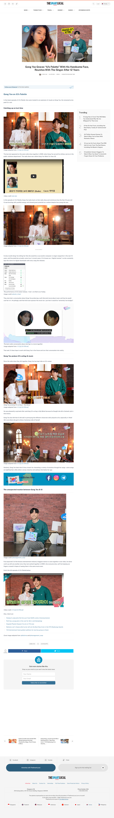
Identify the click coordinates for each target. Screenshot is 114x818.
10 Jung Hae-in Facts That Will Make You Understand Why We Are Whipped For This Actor (94, 119)
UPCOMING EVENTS (84, 10)
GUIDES (70, 10)
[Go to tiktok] (16, 3)
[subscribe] (103, 767)
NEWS (26, 10)
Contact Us (42, 783)
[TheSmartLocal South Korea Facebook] (49, 478)
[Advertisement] (39, 714)
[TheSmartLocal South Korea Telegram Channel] (63, 478)
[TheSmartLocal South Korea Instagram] (56, 478)
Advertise (27, 783)
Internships (50, 783)
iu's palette (44, 643)
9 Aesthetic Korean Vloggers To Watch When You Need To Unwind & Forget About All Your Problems (95, 154)
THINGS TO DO (37, 10)
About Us (34, 783)
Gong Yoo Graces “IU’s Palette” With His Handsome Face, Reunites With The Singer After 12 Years (57, 68)
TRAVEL (49, 10)
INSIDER (60, 10)
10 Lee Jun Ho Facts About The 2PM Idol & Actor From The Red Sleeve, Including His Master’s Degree (95, 145)
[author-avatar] (40, 75)
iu (38, 643)
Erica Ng (44, 74)
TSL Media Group (63, 799)
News (58, 74)
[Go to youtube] (12, 3)
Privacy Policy (85, 783)
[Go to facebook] (5, 3)
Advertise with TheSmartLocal (30, 767)
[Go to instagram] (9, 3)
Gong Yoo (32, 643)
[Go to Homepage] (55, 4)
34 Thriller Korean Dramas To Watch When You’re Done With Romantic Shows (93, 136)
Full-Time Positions (60, 783)
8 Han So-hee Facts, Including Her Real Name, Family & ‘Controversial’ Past (95, 127)
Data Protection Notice (73, 783)
